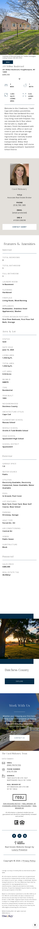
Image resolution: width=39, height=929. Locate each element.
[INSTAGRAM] (20, 836)
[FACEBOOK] (14, 836)
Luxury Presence (19, 850)
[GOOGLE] (25, 836)
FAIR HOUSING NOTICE (11, 804)
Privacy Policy (29, 861)
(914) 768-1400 (19, 205)
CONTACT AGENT (19, 227)
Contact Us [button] (19, 738)
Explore (19, 681)
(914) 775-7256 (12, 771)
